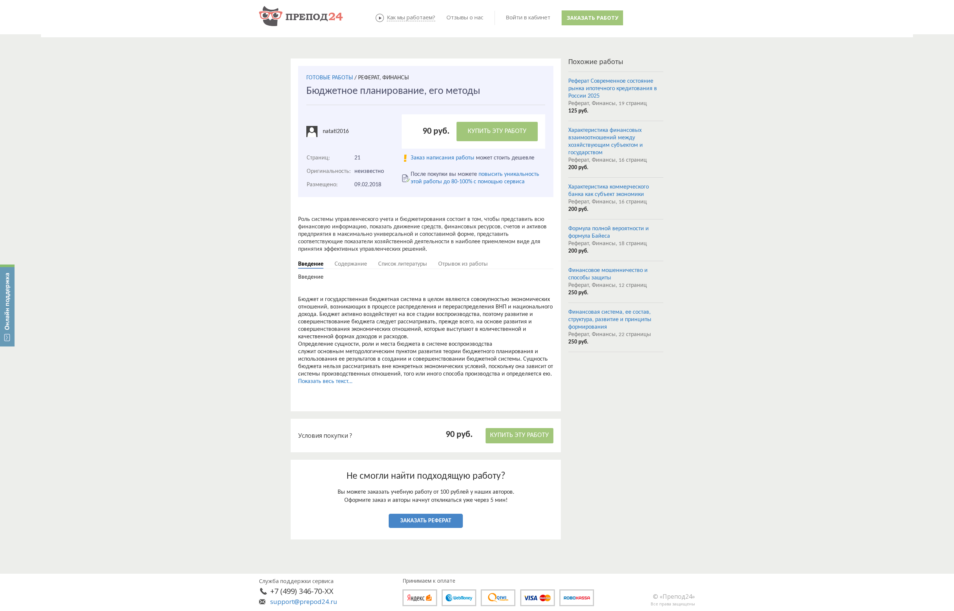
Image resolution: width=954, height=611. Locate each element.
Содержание (351, 264)
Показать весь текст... (325, 381)
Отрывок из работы (463, 264)
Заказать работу (592, 17)
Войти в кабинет (528, 17)
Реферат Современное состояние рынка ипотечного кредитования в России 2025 (612, 88)
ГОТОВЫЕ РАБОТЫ (329, 78)
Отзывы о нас (464, 17)
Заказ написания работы (442, 158)
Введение (310, 264)
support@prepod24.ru (303, 601)
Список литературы (402, 264)
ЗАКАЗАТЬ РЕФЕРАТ (425, 521)
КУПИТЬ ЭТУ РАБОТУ (497, 131)
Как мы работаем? (411, 17)
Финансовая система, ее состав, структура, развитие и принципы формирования (609, 319)
